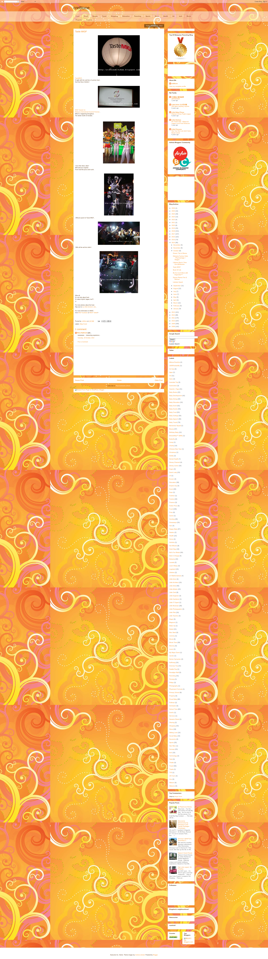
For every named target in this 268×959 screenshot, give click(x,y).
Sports (148, 16)
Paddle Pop (173, 669)
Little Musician (174, 606)
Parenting (137, 16)
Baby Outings (173, 415)
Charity (171, 445)
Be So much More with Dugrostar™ (180, 273)
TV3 (170, 772)
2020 (173, 225)
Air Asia (171, 369)
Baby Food (173, 412)
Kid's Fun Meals (174, 552)
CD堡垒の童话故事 (177, 97)
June (175, 294)
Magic (171, 619)
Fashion (172, 495)
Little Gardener (174, 599)
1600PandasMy (174, 365)
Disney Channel (174, 462)
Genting (172, 519)
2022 (173, 219)
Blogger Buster (178, 796)
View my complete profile (177, 86)
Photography (173, 686)
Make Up (172, 626)
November (177, 248)
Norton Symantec (175, 659)
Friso (171, 512)
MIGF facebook (83, 312)
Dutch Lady (173, 472)
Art (173, 16)
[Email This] (102, 321)
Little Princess (176, 129)
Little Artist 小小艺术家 (179, 104)
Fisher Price (173, 506)
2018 (173, 231)
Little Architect (173, 582)
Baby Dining (173, 399)
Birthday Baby (173, 432)
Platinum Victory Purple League (181, 114)
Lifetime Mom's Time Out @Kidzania (180, 263)
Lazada (171, 562)
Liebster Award (178, 282)
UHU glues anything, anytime (180, 106)
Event (86, 16)
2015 (173, 239)
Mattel (171, 629)
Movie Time (173, 642)
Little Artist (172, 586)
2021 (173, 222)
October (176, 251)
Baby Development (175, 395)
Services (172, 716)
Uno (170, 779)
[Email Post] (98, 321)
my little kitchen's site (89, 307)
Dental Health (173, 459)
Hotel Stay (172, 549)
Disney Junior (173, 465)
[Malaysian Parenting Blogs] (180, 59)
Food (77, 16)
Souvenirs (172, 739)
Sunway (172, 749)
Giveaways (173, 522)
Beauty (95, 16)
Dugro (171, 469)
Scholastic (172, 706)
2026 (173, 208)
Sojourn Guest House (185, 853)
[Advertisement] (119, 361)
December (177, 245)
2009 (173, 323)
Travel (104, 16)
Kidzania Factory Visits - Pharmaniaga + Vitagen (180, 257)
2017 (173, 234)
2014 (173, 242)
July (174, 291)
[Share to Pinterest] (110, 321)
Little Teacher (173, 616)
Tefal (170, 759)
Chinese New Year (175, 449)
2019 (173, 228)
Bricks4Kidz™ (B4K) (176, 435)
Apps (171, 372)
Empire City (173, 486)
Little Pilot (172, 612)
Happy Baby (173, 529)
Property (79, 20)
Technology (173, 756)
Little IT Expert (174, 602)
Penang (171, 679)
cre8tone (81, 7)
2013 (173, 312)
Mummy (172, 646)
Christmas (172, 452)
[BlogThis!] (104, 321)
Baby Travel (173, 422)
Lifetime (172, 572)
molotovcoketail (140, 955)
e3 (170, 475)
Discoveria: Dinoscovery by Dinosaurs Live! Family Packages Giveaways (183, 824)
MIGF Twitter (93, 312)
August (175, 288)
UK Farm (172, 776)
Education (126, 16)
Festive (171, 499)
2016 (173, 237)
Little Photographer (175, 609)
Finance (89, 20)
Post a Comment (83, 342)
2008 (173, 326)
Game (171, 516)
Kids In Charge (174, 556)
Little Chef (172, 592)
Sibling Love (173, 732)
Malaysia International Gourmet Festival (87, 112)
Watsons (172, 786)
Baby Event (83, 324)
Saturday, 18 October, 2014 (86, 338)
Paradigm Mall (174, 672)
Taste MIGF (177, 267)
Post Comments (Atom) (123, 386)
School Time (173, 709)
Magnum (172, 622)
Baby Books (173, 392)
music (171, 649)
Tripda (171, 769)
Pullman (172, 702)
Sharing (171, 722)
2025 (173, 211)
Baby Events (173, 409)
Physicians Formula (175, 689)
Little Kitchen (176, 120)
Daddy (171, 456)
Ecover (171, 479)
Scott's (171, 712)
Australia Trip (173, 382)
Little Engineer (174, 596)
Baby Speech (173, 419)
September (177, 285)
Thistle (171, 762)
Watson (171, 782)
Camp (171, 442)
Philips (171, 682)
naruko (171, 656)
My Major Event (174, 652)
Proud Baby (173, 699)
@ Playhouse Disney (185, 807)
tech (180, 16)
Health (165, 16)
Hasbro (171, 532)
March (175, 303)
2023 (173, 217)
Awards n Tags (174, 389)
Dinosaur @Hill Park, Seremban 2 (185, 839)
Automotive (173, 385)
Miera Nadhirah (82, 333)
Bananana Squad (175, 425)
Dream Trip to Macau (180, 253)
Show (157, 16)
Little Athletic (173, 589)
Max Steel (172, 632)
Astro (171, 379)
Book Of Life (177, 270)
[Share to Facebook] (108, 321)
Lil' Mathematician (175, 576)
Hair (170, 525)
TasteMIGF (78, 78)
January (176, 308)
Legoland (172, 569)
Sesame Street (174, 719)
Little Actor (172, 579)
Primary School (174, 692)
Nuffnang (172, 662)
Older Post (159, 380)
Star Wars (172, 746)
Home (119, 380)
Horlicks (172, 542)
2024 (173, 214)
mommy (172, 636)
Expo (171, 492)
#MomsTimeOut (174, 362)
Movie (189, 16)
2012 (173, 315)
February (176, 306)
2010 (173, 321)
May (175, 297)
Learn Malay (173, 566)
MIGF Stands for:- (80, 110)
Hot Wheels (173, 546)
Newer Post (79, 380)
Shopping (114, 16)
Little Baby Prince (177, 112)
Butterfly (172, 439)
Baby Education (174, 402)
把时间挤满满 (175, 99)
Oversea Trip (173, 666)
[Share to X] (106, 321)
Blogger (155, 955)
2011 (173, 318)
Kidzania (172, 559)
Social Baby (173, 736)
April (175, 300)
